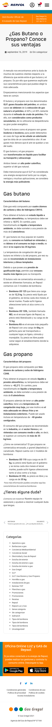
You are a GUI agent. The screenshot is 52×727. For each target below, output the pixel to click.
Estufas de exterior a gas (22, 563)
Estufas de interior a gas (22, 566)
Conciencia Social (19, 553)
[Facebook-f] (20, 683)
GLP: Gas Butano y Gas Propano (26, 576)
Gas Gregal (16, 569)
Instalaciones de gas (21, 583)
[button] (47, 5)
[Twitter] (26, 683)
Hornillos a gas (18, 579)
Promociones (17, 593)
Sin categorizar (40, 52)
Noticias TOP (17, 586)
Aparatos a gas (18, 543)
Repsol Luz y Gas (19, 606)
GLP (14, 573)
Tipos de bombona (20, 619)
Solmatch (16, 616)
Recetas (15, 599)
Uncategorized (18, 629)
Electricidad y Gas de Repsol (24, 556)
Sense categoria (19, 609)
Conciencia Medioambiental (24, 550)
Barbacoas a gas (19, 546)
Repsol (15, 603)
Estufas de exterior (20, 559)
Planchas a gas (18, 589)
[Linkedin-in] (31, 683)
